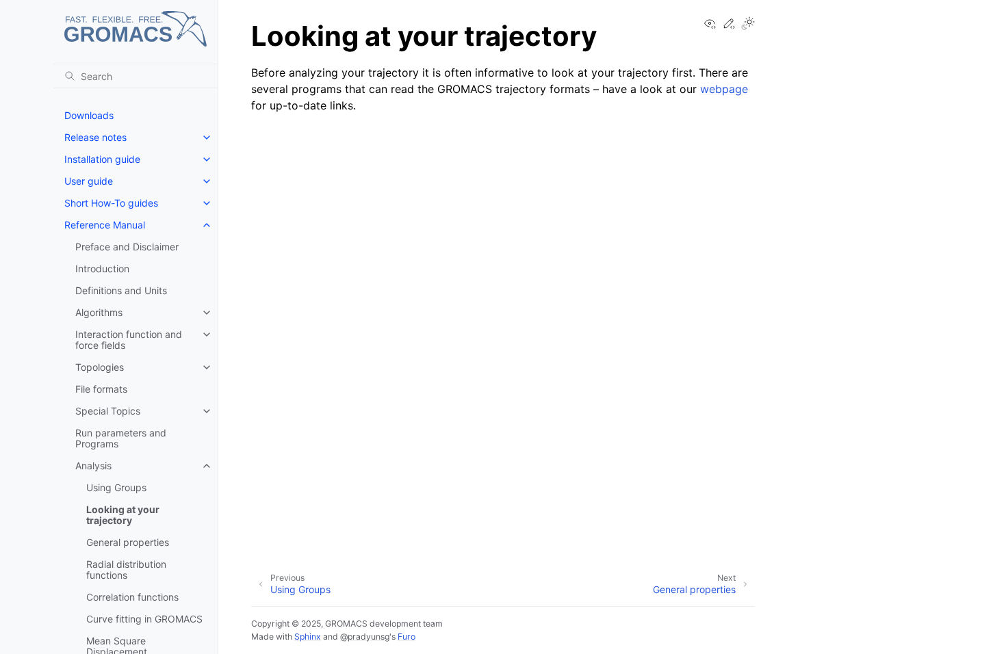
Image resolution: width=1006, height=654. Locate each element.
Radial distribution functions (126, 569)
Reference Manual (104, 225)
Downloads (89, 115)
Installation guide (102, 159)
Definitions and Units (121, 290)
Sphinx (307, 636)
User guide (88, 181)
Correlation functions (132, 597)
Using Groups (116, 487)
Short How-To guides (111, 203)
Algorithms (98, 312)
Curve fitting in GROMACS (144, 619)
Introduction (102, 268)
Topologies (99, 367)
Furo (406, 636)
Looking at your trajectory (122, 514)
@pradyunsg (364, 636)
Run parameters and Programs (120, 438)
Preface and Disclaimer (127, 246)
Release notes (95, 137)
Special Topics (107, 411)
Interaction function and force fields (128, 339)
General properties (127, 542)
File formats (101, 389)
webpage (724, 89)
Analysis (93, 465)
